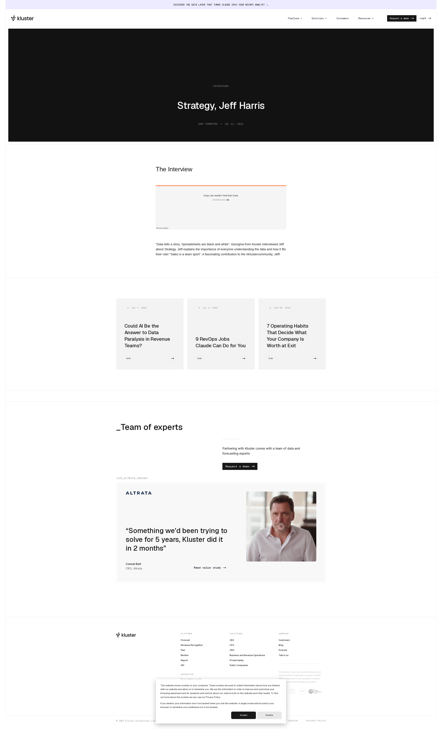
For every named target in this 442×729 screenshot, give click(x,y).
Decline (269, 715)
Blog (129, 358)
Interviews (221, 86)
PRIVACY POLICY (316, 721)
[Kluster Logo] (22, 18)
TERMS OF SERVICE (287, 721)
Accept (243, 715)
